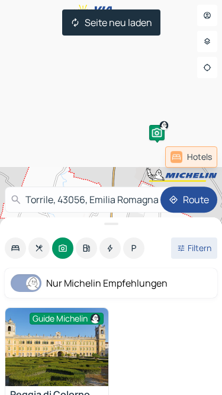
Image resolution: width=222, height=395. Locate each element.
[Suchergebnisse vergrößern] (111, 223)
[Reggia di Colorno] (56, 347)
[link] (191, 157)
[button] (157, 132)
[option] (15, 248)
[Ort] (207, 67)
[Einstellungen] (207, 41)
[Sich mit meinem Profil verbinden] (207, 15)
